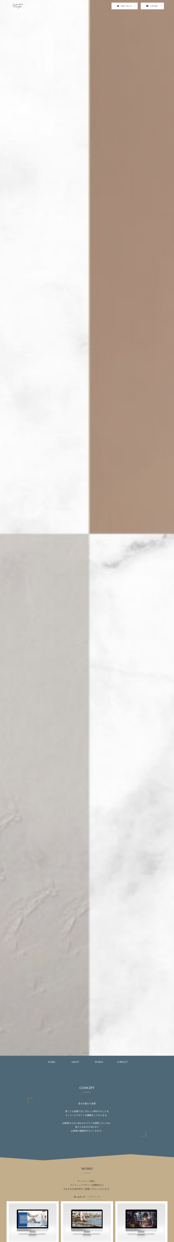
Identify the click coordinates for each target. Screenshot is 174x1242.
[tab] (79, 1197)
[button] (83, 1052)
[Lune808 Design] (17, 6)
